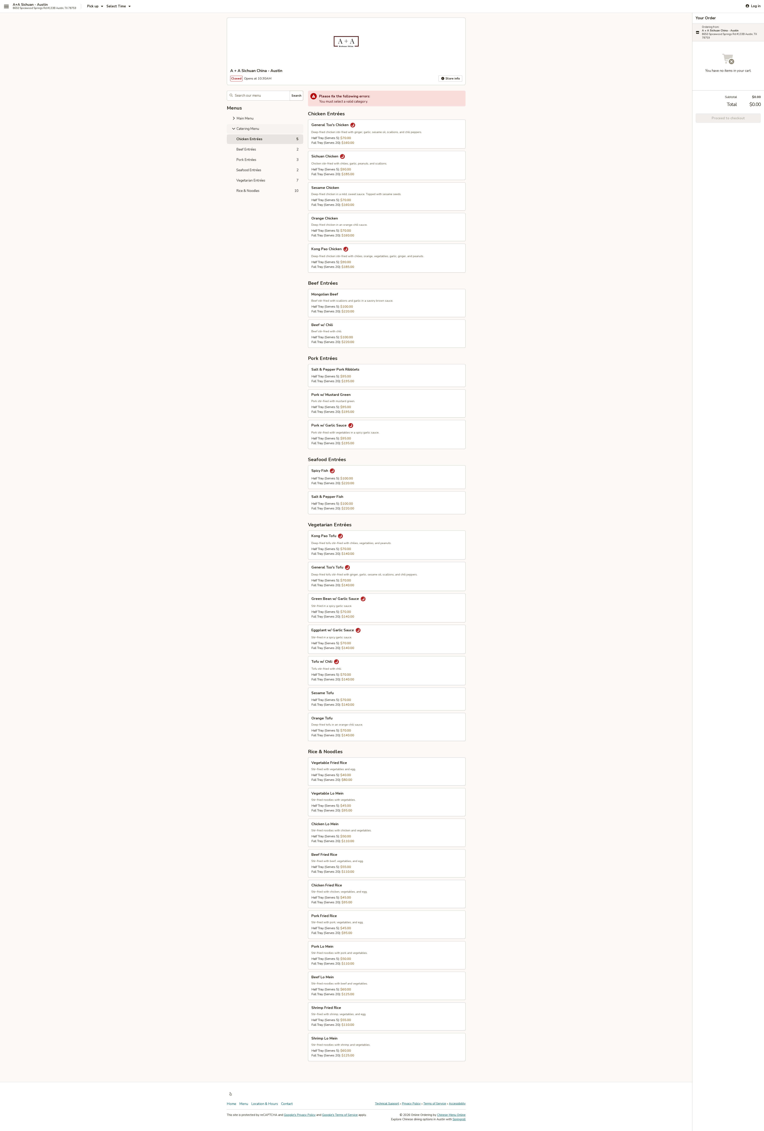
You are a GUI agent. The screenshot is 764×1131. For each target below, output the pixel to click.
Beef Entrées (267, 149)
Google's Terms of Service (340, 1115)
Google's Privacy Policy (300, 1115)
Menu (243, 1104)
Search (296, 96)
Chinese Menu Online (451, 1115)
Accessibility (457, 1104)
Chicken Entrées (267, 139)
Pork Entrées (267, 159)
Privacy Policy (411, 1104)
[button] (386, 134)
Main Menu (244, 118)
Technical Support (387, 1104)
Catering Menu (247, 128)
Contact (287, 1104)
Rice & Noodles (267, 190)
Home (231, 1104)
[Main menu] (6, 6)
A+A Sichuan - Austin (30, 5)
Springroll (459, 1119)
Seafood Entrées (267, 170)
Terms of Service (434, 1104)
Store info (452, 79)
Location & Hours (264, 1104)
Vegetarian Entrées (267, 180)
